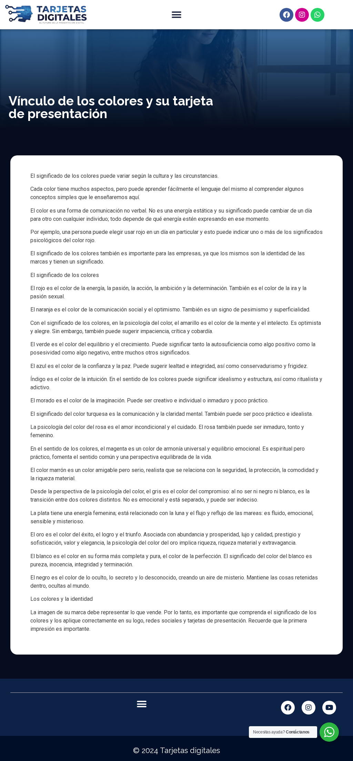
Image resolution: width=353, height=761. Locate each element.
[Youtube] (329, 707)
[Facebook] (286, 15)
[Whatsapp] (317, 15)
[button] (176, 14)
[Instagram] (302, 15)
